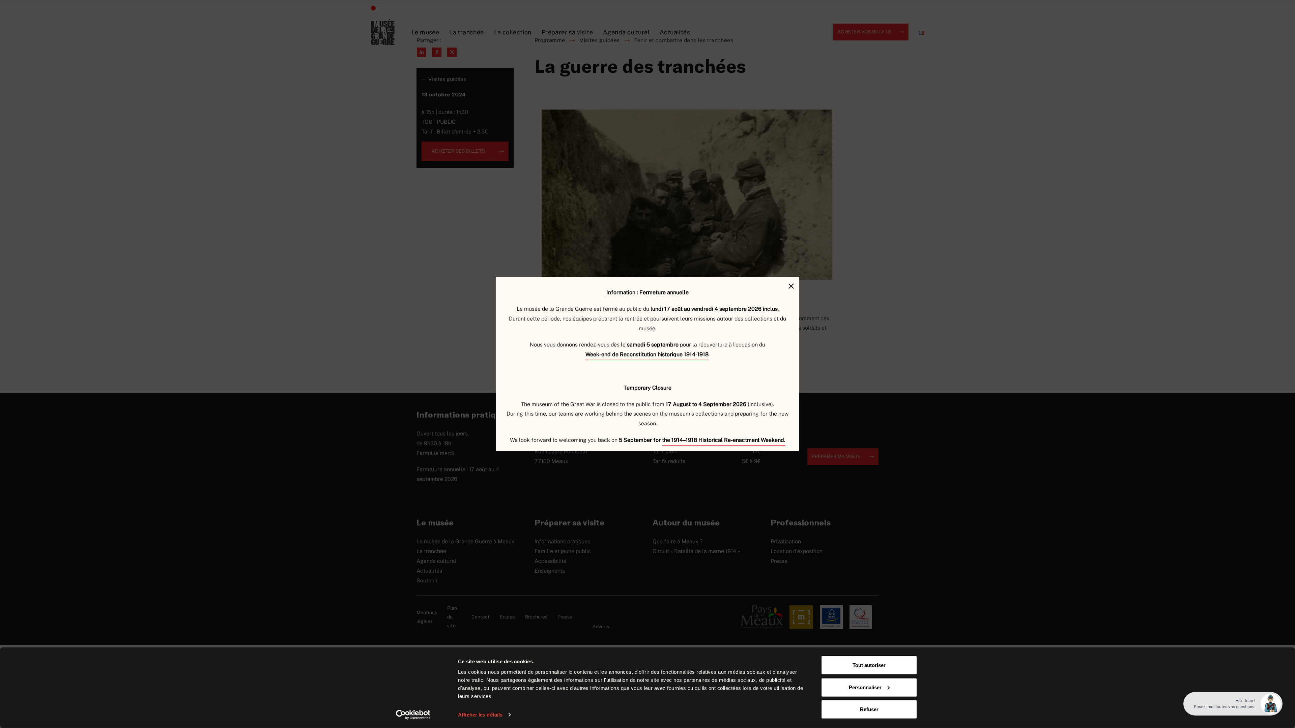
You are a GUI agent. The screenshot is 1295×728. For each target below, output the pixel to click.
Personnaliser (865, 687)
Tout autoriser (869, 665)
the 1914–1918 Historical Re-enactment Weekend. (723, 440)
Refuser (869, 709)
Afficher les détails (480, 715)
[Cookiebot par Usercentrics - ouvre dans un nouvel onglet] (413, 715)
